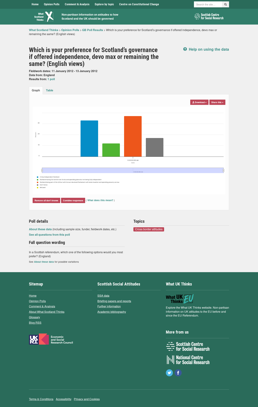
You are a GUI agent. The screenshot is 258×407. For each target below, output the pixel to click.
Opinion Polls (51, 4)
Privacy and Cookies (87, 399)
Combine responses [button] (73, 200)
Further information (109, 306)
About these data (40, 229)
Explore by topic (104, 4)
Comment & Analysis (77, 4)
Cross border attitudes (149, 229)
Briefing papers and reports (114, 301)
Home (35, 4)
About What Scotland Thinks (46, 312)
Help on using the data (208, 49)
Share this (216, 102)
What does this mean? (100, 200)
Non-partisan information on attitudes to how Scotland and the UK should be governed (90, 17)
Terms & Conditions (41, 399)
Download (199, 102)
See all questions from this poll (49, 235)
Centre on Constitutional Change (139, 4)
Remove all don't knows (46, 200)
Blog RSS (35, 323)
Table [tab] (49, 90)
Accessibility (63, 399)
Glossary (34, 317)
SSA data (103, 296)
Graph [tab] (36, 90)
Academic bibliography (111, 312)
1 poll (51, 79)
